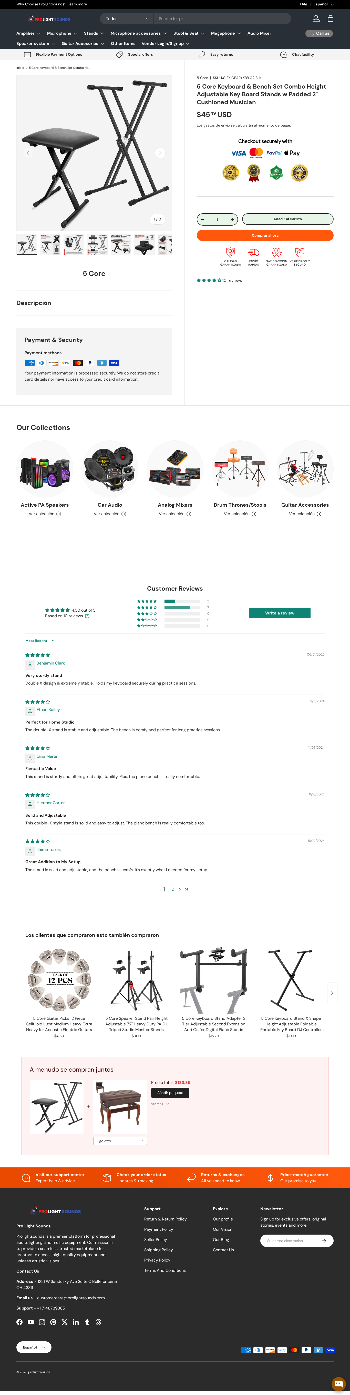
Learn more (77, 4)
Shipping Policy (158, 1250)
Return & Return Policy (165, 1219)
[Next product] (332, 993)
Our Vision (222, 1229)
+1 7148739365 (51, 1308)
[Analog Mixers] (175, 469)
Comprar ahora (265, 235)
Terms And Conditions (165, 1270)
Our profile (223, 1219)
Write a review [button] (279, 613)
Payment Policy (158, 1229)
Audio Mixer (259, 33)
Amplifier (25, 33)
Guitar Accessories (305, 505)
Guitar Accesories (80, 43)
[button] (330, 18)
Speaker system (32, 43)
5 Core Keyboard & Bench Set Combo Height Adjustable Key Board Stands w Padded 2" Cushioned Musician (59, 67)
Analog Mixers (175, 505)
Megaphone (223, 33)
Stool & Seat (186, 33)
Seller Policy (155, 1239)
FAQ (303, 4)
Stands (91, 33)
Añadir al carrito (287, 219)
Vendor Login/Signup (163, 43)
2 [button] (172, 889)
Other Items (123, 43)
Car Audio (110, 505)
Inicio (20, 67)
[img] (37, 655)
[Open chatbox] (339, 1384)
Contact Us (223, 1250)
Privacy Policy (157, 1260)
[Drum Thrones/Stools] (240, 469)
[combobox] (195, 18)
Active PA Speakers (45, 505)
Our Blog (221, 1239)
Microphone (59, 33)
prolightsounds (39, 1372)
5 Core (202, 77)
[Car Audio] (110, 469)
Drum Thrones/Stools (240, 505)
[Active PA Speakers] (45, 469)
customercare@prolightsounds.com (71, 1298)
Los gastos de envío (213, 125)
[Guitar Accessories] (305, 469)
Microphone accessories (136, 33)
